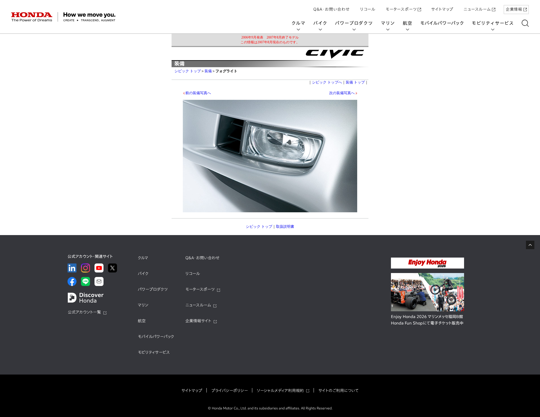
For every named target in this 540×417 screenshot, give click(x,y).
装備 (208, 71)
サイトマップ (442, 9)
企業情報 (514, 9)
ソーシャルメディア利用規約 (280, 391)
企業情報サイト (198, 321)
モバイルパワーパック (442, 23)
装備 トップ (355, 82)
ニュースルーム (477, 9)
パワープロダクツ (354, 23)
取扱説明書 (285, 226)
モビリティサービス (493, 23)
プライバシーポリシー (229, 391)
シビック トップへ (327, 82)
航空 (407, 23)
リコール (367, 9)
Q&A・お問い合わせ (331, 9)
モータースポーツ (401, 9)
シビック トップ (187, 71)
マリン (388, 23)
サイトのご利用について (338, 391)
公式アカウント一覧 (84, 312)
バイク (320, 23)
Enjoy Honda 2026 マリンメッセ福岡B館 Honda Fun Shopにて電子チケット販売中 (427, 320)
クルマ (298, 23)
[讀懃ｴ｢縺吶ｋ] (525, 23)
